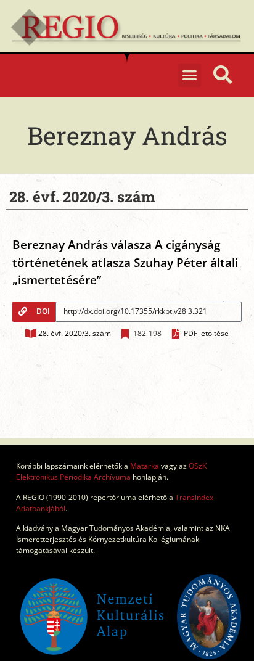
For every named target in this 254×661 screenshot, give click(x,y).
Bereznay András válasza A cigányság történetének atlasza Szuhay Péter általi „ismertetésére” (125, 262)
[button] (190, 75)
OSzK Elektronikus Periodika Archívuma (111, 471)
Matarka (144, 466)
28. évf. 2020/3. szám (74, 333)
